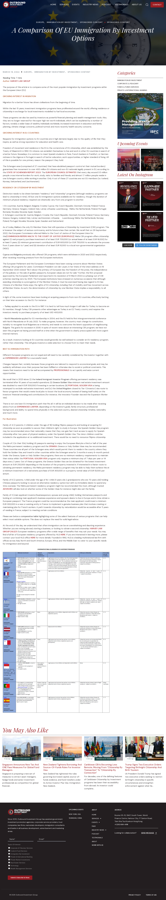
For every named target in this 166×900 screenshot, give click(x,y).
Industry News (90, 4)
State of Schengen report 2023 (24, 172)
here (63, 534)
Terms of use (151, 895)
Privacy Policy (135, 895)
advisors (8, 489)
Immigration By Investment (62, 22)
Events (75, 4)
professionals (61, 370)
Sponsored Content (91, 22)
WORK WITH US (97, 845)
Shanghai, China (75, 818)
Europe (40, 22)
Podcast (106, 4)
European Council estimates (61, 172)
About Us (137, 4)
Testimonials (121, 4)
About (94, 841)
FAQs (94, 826)
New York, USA (75, 814)
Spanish (53, 446)
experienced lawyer (16, 358)
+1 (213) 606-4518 (121, 824)
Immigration (141, 759)
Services (64, 4)
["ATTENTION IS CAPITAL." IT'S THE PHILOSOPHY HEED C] (152, 196)
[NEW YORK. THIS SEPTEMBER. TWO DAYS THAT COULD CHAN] (128, 227)
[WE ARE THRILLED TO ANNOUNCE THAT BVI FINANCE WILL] (152, 227)
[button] (147, 4)
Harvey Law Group (20, 81)
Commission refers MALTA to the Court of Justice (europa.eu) (40, 236)
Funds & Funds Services (22, 759)
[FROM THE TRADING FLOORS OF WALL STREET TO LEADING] (128, 196)
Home (53, 4)
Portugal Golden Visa (80, 385)
